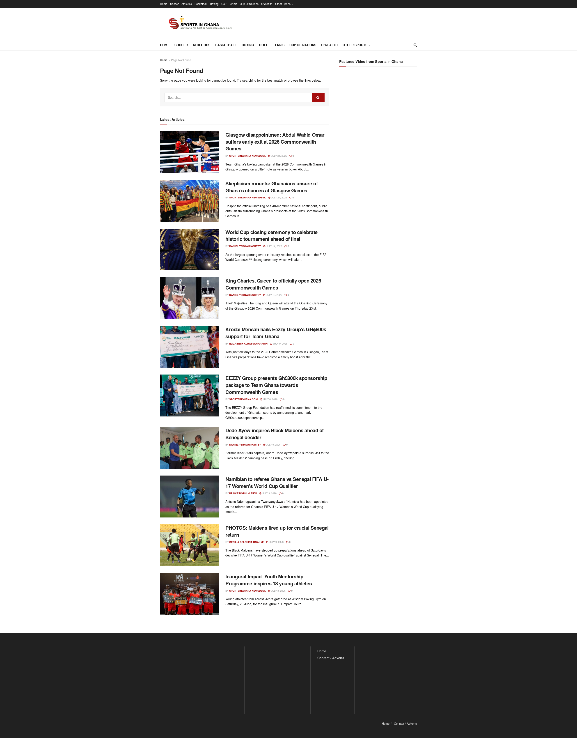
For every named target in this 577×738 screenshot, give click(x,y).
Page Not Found (181, 60)
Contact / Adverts (330, 657)
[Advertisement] (378, 115)
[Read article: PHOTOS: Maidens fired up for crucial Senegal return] (189, 545)
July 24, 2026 (278, 197)
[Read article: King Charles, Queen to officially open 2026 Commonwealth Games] (189, 298)
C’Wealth (266, 4)
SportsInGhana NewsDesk (247, 155)
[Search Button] (415, 45)
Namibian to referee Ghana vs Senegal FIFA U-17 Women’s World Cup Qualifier (277, 482)
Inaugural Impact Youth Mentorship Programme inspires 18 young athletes (268, 580)
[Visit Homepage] (197, 23)
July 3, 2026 (278, 590)
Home (163, 4)
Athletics (186, 4)
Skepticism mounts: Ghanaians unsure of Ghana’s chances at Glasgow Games (271, 187)
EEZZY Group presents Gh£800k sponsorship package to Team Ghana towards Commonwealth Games (276, 384)
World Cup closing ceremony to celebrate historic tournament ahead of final (271, 235)
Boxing (214, 4)
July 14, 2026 (273, 246)
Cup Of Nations (249, 4)
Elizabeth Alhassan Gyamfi (248, 343)
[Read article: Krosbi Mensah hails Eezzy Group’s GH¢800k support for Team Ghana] (189, 347)
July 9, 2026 (279, 343)
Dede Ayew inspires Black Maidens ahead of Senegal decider (274, 434)
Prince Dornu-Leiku (243, 493)
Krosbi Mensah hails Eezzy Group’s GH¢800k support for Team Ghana (275, 333)
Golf (223, 4)
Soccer (174, 4)
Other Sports (283, 4)
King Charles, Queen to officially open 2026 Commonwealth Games (273, 284)
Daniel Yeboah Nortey (245, 246)
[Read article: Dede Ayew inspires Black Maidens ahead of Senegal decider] (189, 448)
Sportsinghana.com (243, 399)
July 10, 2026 (273, 295)
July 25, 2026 (278, 155)
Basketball (201, 4)
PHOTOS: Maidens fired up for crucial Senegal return (277, 531)
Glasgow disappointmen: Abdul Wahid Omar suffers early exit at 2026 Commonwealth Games (275, 141)
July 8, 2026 (269, 399)
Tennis (233, 4)
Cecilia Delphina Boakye (246, 542)
